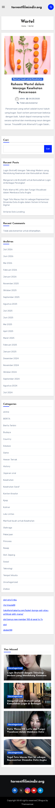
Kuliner (6, 507)
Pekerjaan (8, 534)
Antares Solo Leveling (14, 212)
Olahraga (7, 527)
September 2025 (11, 297)
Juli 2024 (8, 392)
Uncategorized (10, 582)
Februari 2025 (10, 345)
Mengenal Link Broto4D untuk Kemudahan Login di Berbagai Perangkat (24, 704)
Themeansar (27, 804)
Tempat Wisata (10, 575)
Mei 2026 (7, 263)
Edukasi (7, 446)
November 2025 (11, 283)
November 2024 (11, 365)
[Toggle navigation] (3, 6)
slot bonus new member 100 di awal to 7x (23, 619)
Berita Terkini (9, 425)
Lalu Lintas (8, 514)
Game (6, 453)
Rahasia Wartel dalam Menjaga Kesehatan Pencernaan (27, 88)
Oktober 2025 (9, 290)
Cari (6, 140)
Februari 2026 (10, 270)
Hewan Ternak (10, 459)
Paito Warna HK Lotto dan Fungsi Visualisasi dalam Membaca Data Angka (26, 732)
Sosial (6, 562)
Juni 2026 (8, 256)
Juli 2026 (8, 249)
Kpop (5, 500)
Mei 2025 (7, 324)
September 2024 (11, 379)
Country (7, 439)
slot (5, 624)
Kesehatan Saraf (11, 487)
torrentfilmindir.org (26, 7)
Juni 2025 (8, 317)
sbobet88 (7, 630)
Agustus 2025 (10, 304)
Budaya (7, 432)
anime (6, 412)
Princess (7, 541)
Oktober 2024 (10, 372)
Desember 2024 (11, 358)
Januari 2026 (9, 277)
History (6, 466)
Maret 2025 (8, 338)
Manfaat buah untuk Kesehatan (27, 79)
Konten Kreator (10, 493)
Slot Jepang (9, 555)
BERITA (6, 418)
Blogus (41, 800)
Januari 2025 (9, 351)
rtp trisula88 (9, 605)
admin (22, 99)
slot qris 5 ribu (10, 600)
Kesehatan (8, 480)
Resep (6, 548)
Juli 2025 (8, 311)
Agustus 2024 (10, 385)
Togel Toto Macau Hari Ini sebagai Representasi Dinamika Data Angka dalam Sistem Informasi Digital (26, 202)
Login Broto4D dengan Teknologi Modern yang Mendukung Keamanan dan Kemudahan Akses (27, 676)
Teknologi (8, 568)
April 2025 (8, 331)
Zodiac (6, 589)
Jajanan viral (9, 473)
